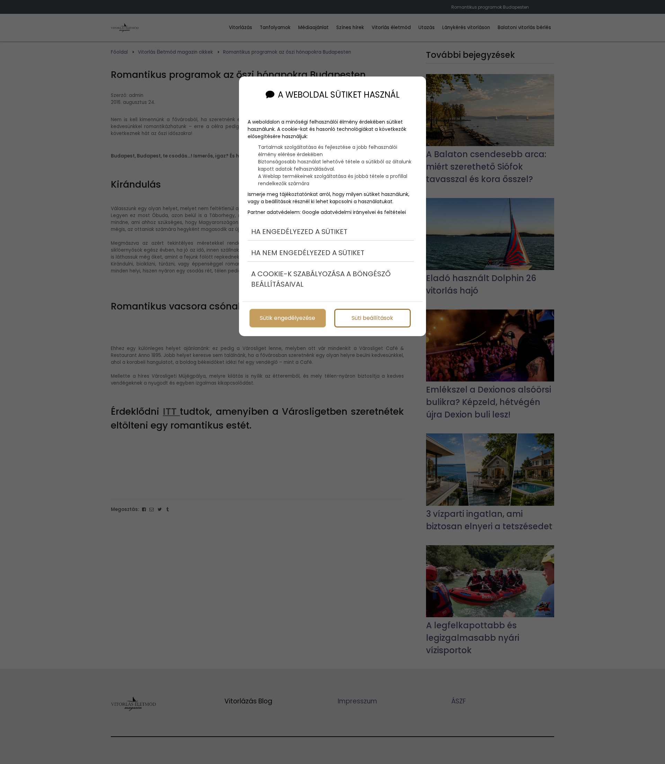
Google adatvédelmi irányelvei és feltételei (354, 212)
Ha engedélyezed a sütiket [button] (299, 231)
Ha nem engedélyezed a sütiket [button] (307, 253)
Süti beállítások (372, 318)
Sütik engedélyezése (287, 318)
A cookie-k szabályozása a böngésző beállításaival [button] (321, 279)
